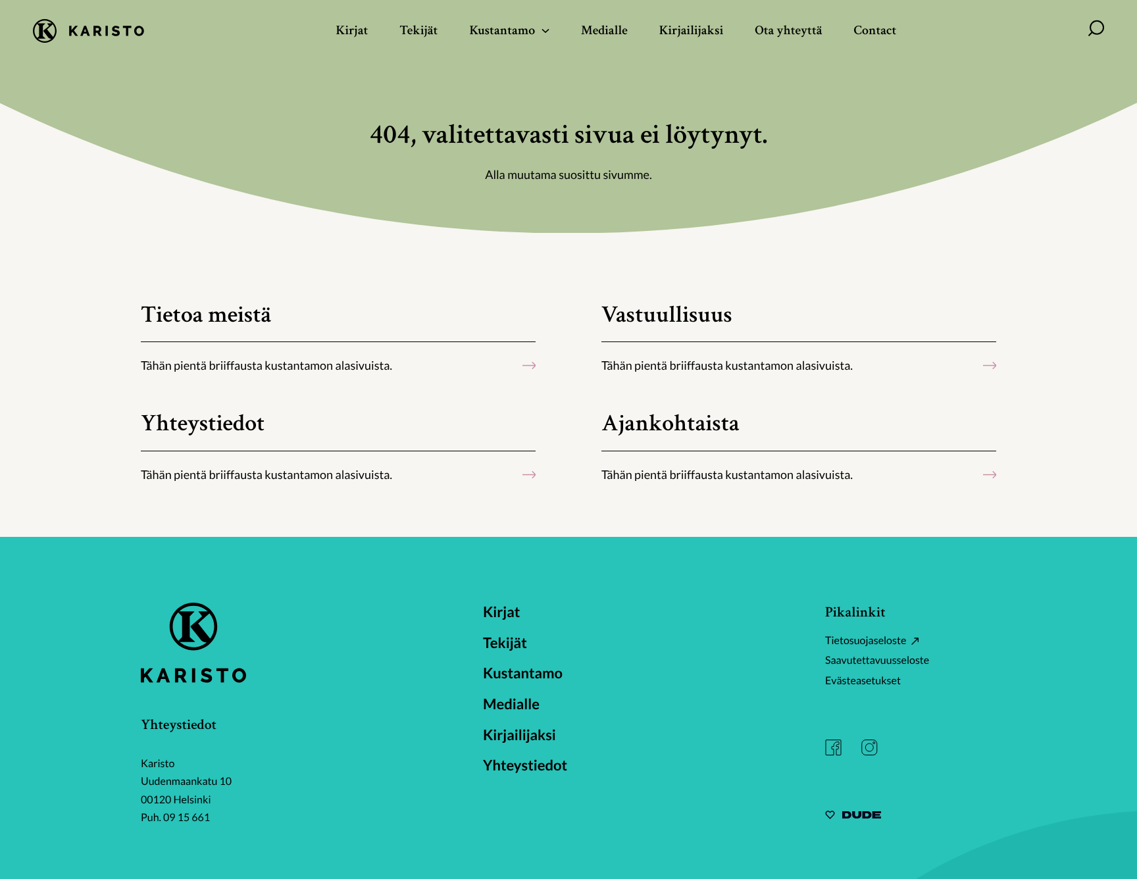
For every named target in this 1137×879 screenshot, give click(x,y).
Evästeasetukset (863, 680)
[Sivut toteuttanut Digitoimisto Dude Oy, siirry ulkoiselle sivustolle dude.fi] (853, 816)
